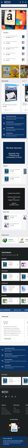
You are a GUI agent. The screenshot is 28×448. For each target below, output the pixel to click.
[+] (5, 109)
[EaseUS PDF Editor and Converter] (11, 93)
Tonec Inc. (10, 239)
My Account (16, 405)
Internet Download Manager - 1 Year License (13, 47)
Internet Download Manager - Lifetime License (13, 36)
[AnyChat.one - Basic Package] (5, 289)
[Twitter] (9, 396)
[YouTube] (12, 396)
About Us (4, 405)
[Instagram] (6, 396)
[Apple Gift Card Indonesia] (23, 42)
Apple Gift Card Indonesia (11, 41)
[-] (5, 110)
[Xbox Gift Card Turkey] (23, 59)
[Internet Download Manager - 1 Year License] (23, 48)
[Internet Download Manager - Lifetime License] (23, 36)
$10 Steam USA (13, 215)
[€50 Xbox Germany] (5, 301)
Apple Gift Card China (10, 53)
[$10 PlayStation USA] (7, 225)
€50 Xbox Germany (11, 299)
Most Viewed (4, 374)
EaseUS (4, 102)
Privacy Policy (6, 444)
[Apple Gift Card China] (23, 53)
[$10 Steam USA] (7, 217)
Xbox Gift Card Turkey (11, 58)
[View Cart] (25, 2)
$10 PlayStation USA (14, 223)
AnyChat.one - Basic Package (12, 287)
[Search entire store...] (26, 5)
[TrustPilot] (15, 396)
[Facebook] (3, 396)
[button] (7, 110)
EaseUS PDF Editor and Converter (10, 104)
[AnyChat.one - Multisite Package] (23, 289)
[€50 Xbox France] (23, 301)
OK (24, 441)
